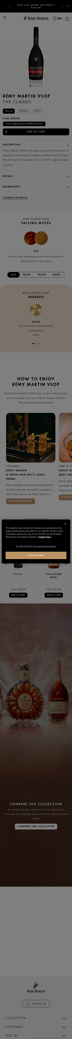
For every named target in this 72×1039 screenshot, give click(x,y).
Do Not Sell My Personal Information (36, 546)
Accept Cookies (36, 555)
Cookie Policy (44, 537)
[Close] (65, 524)
